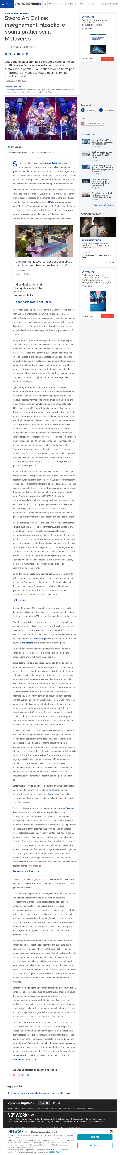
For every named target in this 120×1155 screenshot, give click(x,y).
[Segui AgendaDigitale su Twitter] (59, 1103)
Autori (17, 1108)
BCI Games (19, 291)
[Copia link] (23, 54)
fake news (70, 808)
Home (7, 47)
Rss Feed (30, 1108)
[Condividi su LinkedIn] (10, 54)
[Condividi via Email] (19, 54)
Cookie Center (93, 1108)
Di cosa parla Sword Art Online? (29, 288)
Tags (23, 1108)
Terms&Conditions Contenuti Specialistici (70, 1108)
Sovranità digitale (68, 4)
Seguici (43, 1103)
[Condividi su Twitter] (14, 54)
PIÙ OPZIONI (95, 1145)
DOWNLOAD (107, 59)
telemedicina (19, 1059)
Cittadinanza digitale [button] (86, 4)
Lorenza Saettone (13, 87)
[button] (7, 4)
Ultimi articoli (54, 4)
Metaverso (53, 794)
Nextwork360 (13, 1119)
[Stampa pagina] (27, 54)
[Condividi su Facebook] (6, 54)
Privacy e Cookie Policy (44, 1108)
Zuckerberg (39, 638)
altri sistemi (27, 642)
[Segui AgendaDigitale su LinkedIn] (53, 1103)
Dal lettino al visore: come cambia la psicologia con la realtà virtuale (39, 1093)
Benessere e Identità (23, 295)
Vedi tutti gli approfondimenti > (103, 205)
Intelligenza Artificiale (109, 4)
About (10, 1108)
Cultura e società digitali (23, 47)
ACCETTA (95, 1137)
